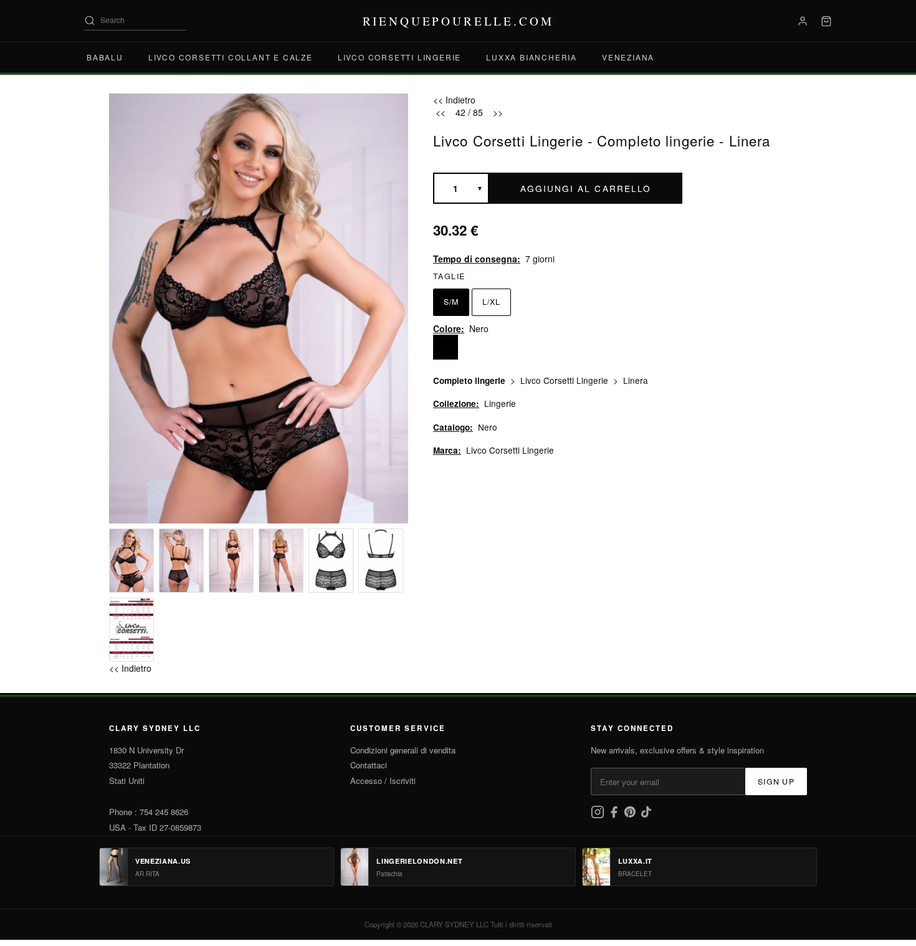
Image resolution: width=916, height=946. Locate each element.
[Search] (89, 20)
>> (497, 112)
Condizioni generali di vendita (403, 750)
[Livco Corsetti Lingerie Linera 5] (330, 560)
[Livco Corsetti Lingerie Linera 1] (131, 560)
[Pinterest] (631, 815)
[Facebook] (615, 815)
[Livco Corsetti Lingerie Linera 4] (281, 560)
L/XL (491, 301)
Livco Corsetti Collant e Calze (230, 57)
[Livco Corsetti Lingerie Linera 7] (131, 630)
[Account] (802, 21)
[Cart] (826, 21)
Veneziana (628, 57)
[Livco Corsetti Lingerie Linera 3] (231, 560)
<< (440, 112)
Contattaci (368, 765)
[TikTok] (646, 815)
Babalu (105, 57)
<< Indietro (130, 668)
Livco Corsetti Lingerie (399, 57)
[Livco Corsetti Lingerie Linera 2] (181, 560)
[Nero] (445, 347)
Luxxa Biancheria (531, 57)
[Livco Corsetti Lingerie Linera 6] (380, 560)
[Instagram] (599, 815)
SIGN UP (776, 781)
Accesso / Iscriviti (383, 780)
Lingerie (500, 403)
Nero (487, 427)
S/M (451, 301)
